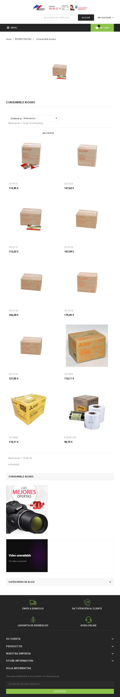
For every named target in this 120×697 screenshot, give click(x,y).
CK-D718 (13, 310)
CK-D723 (13, 374)
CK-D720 (68, 247)
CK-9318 (68, 310)
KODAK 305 (70, 437)
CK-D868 (13, 437)
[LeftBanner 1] (27, 510)
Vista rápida (14, 192)
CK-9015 (13, 184)
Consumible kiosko (21, 476)
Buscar (86, 17)
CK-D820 (68, 374)
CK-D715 (13, 247)
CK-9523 (68, 184)
